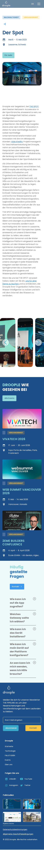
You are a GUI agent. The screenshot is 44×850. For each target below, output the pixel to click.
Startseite (9, 746)
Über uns (8, 764)
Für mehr (8, 55)
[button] (32, 4)
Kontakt (33, 728)
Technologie (10, 751)
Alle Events (9, 398)
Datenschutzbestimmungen (15, 829)
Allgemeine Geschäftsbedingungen (18, 834)
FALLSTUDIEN (10, 755)
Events (8, 760)
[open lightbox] (25, 342)
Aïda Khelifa (16, 141)
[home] (6, 4)
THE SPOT (34, 106)
